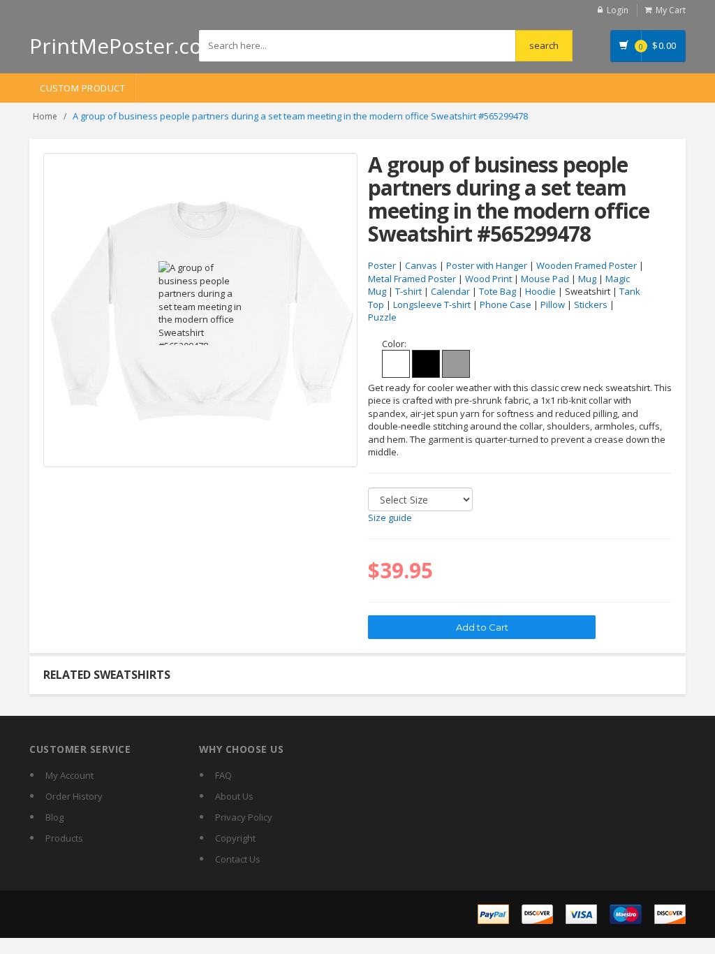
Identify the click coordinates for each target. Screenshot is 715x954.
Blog (54, 817)
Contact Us (237, 859)
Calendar (450, 291)
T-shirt (408, 291)
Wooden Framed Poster (586, 265)
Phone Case (505, 304)
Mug (587, 278)
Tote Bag (497, 291)
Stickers (590, 304)
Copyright (235, 838)
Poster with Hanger (486, 265)
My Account (69, 775)
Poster (382, 265)
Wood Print (488, 278)
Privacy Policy (243, 817)
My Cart (671, 10)
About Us (234, 796)
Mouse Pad (545, 278)
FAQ (223, 775)
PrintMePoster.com (125, 45)
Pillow (552, 304)
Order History (74, 796)
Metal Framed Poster (412, 278)
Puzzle (382, 317)
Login (617, 10)
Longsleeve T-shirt (432, 304)
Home (45, 116)
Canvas (421, 265)
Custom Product (82, 88)
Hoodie (540, 291)
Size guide (390, 517)
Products (64, 838)
